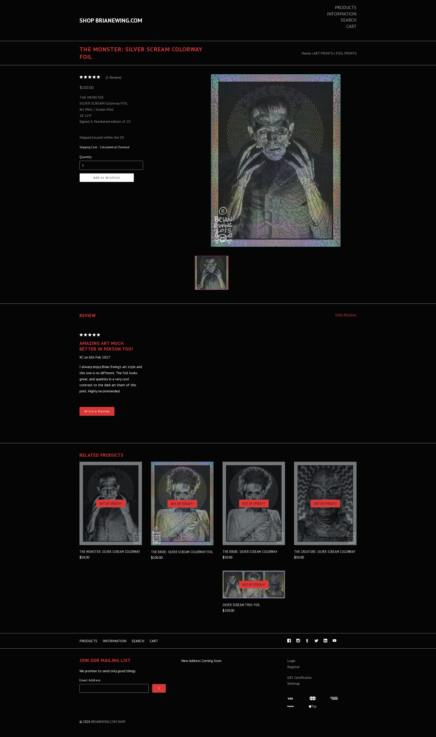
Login (291, 660)
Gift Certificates (299, 677)
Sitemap (293, 683)
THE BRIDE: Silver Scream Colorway (250, 551)
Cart (351, 26)
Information (342, 14)
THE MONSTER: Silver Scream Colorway (109, 551)
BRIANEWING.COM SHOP (108, 721)
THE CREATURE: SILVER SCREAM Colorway (324, 551)
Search (349, 20)
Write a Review (97, 411)
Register (293, 666)
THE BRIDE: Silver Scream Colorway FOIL (182, 551)
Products (346, 7)
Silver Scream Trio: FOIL (241, 604)
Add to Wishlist (106, 178)
